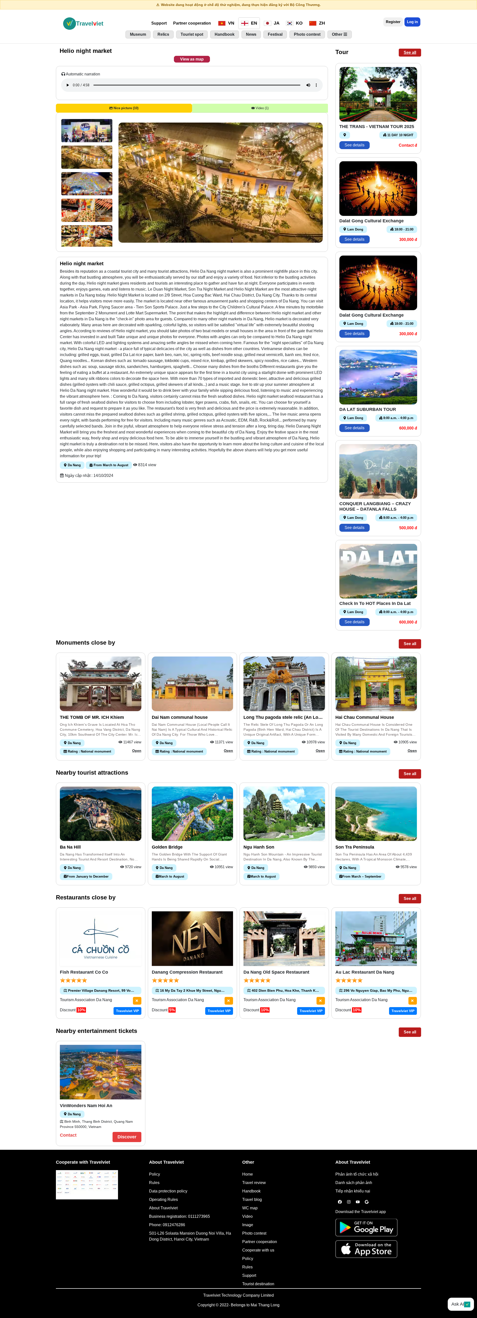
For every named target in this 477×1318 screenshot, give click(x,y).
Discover (127, 1136)
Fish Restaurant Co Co (84, 972)
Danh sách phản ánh (353, 1183)
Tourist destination (258, 1284)
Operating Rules (163, 1199)
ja (276, 23)
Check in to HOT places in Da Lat (375, 603)
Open (136, 751)
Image (247, 1225)
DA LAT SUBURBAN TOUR (367, 409)
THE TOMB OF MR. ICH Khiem (92, 717)
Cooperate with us (258, 1250)
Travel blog (252, 1199)
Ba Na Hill (70, 847)
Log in (412, 22)
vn (230, 23)
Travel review (254, 1183)
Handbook (251, 1191)
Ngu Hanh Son (258, 847)
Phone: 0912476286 (167, 1225)
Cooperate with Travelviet (83, 1162)
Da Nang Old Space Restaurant (276, 972)
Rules (154, 1183)
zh (321, 23)
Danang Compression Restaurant (187, 972)
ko (299, 23)
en (253, 23)
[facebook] (340, 1202)
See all (410, 52)
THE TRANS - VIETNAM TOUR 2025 (376, 126)
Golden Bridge (167, 847)
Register (393, 22)
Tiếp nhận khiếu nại (352, 1191)
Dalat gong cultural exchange (371, 220)
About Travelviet (163, 1208)
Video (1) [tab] (262, 108)
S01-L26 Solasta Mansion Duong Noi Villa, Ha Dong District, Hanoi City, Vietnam (190, 1236)
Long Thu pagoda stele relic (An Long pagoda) (283, 717)
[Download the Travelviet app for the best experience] (366, 1229)
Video (247, 1216)
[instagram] (349, 1202)
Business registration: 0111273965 (179, 1216)
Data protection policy (168, 1191)
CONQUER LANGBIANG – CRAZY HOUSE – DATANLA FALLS (375, 506)
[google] (367, 1202)
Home (247, 1174)
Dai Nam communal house (180, 717)
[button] (87, 130)
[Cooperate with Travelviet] (87, 1184)
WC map (250, 1208)
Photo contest (254, 1233)
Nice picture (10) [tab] (125, 108)
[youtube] (358, 1202)
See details (354, 145)
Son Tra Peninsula (354, 847)
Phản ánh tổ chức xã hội (356, 1174)
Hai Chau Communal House (364, 717)
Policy (154, 1174)
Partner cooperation (192, 23)
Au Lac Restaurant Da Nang (364, 972)
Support (159, 23)
